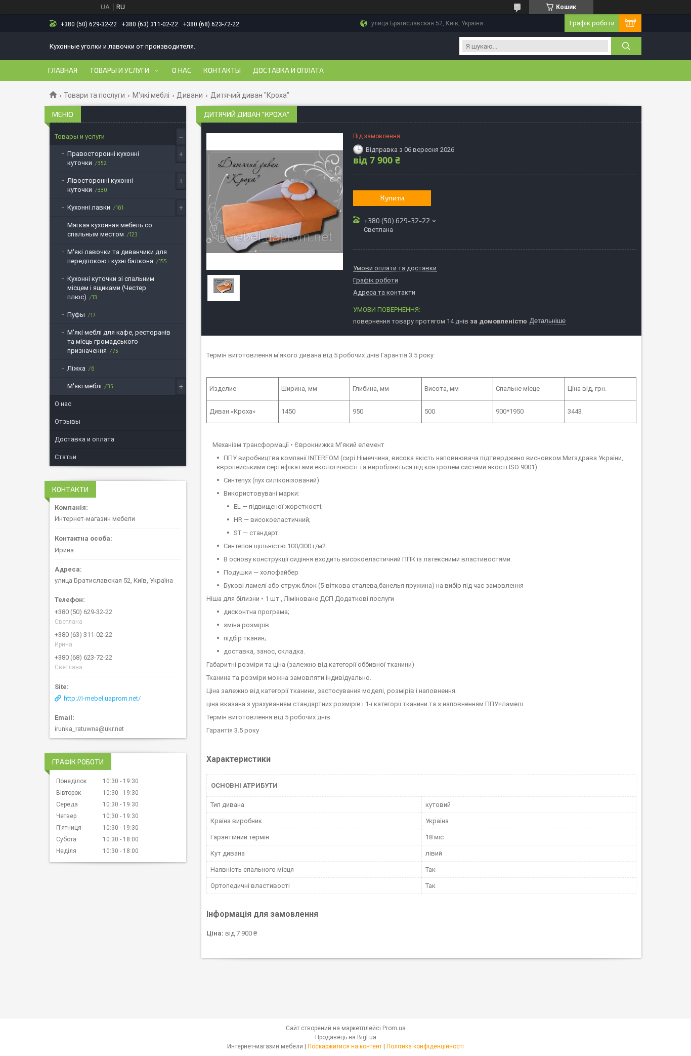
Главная (62, 70)
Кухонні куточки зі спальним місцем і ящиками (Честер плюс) (110, 288)
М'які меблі (151, 95)
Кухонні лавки (88, 207)
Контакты (222, 70)
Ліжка (76, 368)
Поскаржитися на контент (345, 1046)
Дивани (190, 95)
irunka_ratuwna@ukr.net (89, 729)
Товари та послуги (94, 95)
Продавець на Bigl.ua (345, 1037)
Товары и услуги (119, 70)
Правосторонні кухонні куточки (103, 158)
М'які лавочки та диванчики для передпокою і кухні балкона (117, 256)
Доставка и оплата (288, 70)
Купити (392, 197)
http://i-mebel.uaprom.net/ (102, 698)
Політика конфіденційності (425, 1046)
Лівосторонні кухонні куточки (100, 185)
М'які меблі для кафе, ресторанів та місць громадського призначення (118, 341)
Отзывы (67, 421)
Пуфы (76, 314)
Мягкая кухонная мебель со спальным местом (109, 229)
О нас (181, 70)
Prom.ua (394, 1028)
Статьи (65, 457)
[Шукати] (626, 46)
